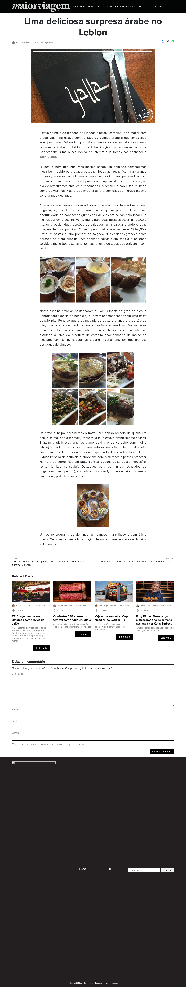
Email (15, 721)
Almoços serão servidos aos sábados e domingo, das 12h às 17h (155, 629)
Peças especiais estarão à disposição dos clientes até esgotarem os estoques (72, 625)
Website (15, 733)
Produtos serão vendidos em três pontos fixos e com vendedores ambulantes (110, 627)
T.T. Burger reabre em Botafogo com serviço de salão (28, 620)
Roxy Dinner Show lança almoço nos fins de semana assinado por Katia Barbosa (154, 620)
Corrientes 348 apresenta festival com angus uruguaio (72, 618)
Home (82, 869)
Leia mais (41, 648)
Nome (15, 709)
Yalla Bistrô (48, 157)
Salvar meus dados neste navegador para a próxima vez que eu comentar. (50, 744)
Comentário (18, 673)
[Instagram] (108, 869)
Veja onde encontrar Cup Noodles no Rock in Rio (111, 618)
